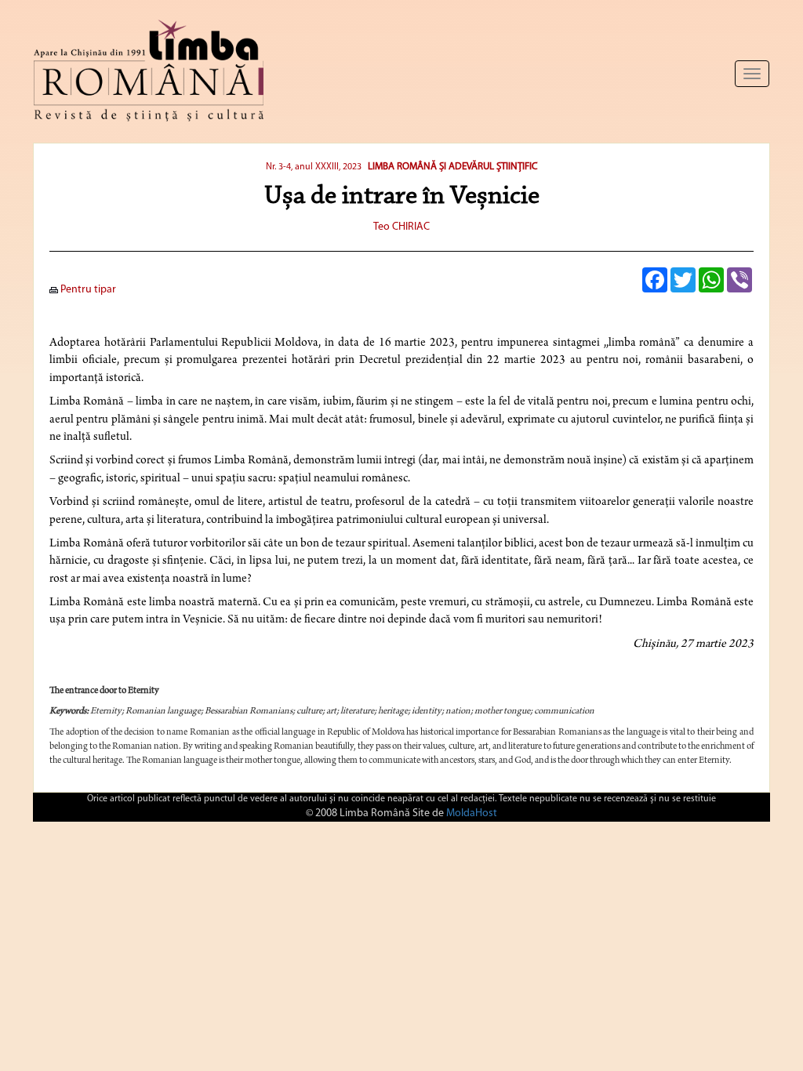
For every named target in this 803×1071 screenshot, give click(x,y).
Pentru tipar (87, 290)
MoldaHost (471, 813)
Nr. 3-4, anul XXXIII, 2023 (314, 167)
